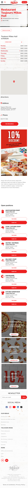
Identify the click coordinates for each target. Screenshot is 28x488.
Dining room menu (5, 416)
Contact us (3, 436)
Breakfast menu (5, 422)
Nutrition (3, 424)
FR (5, 2)
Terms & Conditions (9, 484)
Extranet (3, 444)
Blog (2, 456)
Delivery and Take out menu (8, 419)
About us (3, 433)
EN (7, 460)
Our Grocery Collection (7, 439)
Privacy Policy (20, 484)
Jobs (2, 453)
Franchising (4, 441)
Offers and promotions (7, 450)
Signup (24, 397)
